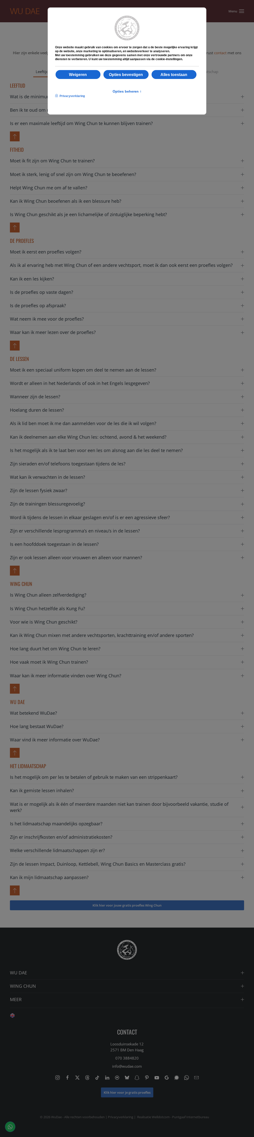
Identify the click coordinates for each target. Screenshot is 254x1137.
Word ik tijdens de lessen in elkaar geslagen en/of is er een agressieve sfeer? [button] (90, 517)
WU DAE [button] (18, 973)
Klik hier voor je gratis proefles (127, 1092)
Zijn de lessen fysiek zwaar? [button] (38, 490)
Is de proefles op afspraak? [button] (38, 305)
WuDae (56, 1117)
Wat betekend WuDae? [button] (33, 713)
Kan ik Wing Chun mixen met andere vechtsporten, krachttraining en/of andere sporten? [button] (102, 635)
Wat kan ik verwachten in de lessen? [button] (47, 477)
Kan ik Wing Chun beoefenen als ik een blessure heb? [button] (65, 201)
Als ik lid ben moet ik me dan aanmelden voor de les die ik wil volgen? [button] (83, 423)
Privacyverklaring (120, 1117)
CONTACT (127, 1031)
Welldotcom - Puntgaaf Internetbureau (180, 1117)
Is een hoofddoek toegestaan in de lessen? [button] (54, 544)
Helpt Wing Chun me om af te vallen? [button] (48, 188)
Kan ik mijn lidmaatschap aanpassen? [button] (49, 877)
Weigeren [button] (78, 74)
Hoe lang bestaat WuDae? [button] (37, 726)
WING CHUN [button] (23, 986)
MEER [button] (16, 999)
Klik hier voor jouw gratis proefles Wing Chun (127, 905)
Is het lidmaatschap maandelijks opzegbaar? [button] (56, 824)
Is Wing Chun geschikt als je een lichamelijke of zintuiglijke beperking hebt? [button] (88, 214)
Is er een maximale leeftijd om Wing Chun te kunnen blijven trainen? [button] (81, 123)
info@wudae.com (127, 1066)
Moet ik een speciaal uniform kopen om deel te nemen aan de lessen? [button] (83, 370)
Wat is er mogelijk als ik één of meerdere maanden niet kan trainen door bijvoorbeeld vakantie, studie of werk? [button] (119, 807)
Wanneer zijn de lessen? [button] (35, 397)
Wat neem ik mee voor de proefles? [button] (47, 319)
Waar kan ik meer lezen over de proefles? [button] (53, 332)
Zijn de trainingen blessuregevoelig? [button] (47, 504)
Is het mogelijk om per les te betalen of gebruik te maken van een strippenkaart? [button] (94, 777)
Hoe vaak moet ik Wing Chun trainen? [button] (49, 662)
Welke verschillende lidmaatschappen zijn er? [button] (57, 850)
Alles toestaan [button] (173, 74)
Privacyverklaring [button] (72, 96)
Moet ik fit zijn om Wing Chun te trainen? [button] (52, 161)
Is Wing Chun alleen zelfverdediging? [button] (48, 595)
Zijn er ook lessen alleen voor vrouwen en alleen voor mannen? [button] (76, 557)
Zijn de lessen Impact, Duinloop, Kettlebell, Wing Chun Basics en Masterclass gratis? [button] (98, 864)
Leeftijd (42, 71)
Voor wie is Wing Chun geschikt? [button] (43, 622)
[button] (234, 11)
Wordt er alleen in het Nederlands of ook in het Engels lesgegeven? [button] (80, 383)
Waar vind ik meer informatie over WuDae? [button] (55, 740)
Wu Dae (25, 11)
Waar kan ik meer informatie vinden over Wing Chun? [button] (65, 676)
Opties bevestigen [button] (126, 74)
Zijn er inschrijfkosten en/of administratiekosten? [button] (61, 837)
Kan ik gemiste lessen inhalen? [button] (42, 790)
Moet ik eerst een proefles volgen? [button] (45, 252)
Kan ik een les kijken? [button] (32, 279)
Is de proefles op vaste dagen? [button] (41, 292)
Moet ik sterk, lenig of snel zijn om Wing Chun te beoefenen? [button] (73, 174)
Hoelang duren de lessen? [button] (37, 410)
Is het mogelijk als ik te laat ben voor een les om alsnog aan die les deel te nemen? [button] (96, 450)
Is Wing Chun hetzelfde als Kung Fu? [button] (47, 608)
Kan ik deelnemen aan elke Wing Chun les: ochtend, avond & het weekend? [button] (88, 437)
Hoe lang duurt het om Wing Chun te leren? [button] (55, 649)
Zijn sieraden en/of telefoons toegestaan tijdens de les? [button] (68, 464)
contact (220, 52)
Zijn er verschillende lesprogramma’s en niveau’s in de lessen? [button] (75, 531)
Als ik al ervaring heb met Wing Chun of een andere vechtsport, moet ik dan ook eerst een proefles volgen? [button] (121, 265)
